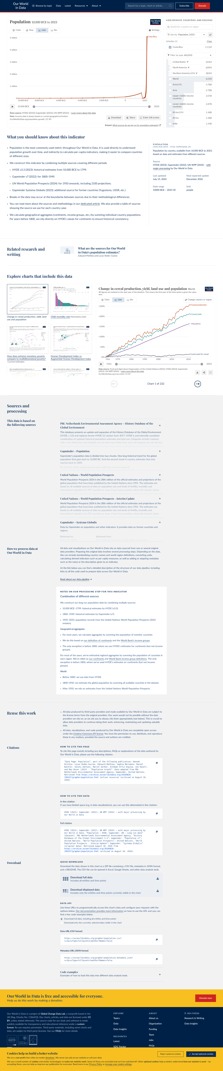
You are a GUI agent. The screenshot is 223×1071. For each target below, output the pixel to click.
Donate (202, 6)
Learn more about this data (83, 113)
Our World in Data (20, 5)
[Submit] (170, 5)
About (95, 6)
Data (58, 6)
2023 (156, 107)
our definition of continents (98, 640)
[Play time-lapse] (12, 106)
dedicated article (90, 204)
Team (151, 1035)
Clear (209, 41)
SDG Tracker (119, 1047)
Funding (153, 1029)
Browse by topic (44, 6)
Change (200, 300)
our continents (96, 659)
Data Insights (120, 1029)
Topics (116, 1018)
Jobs (151, 1040)
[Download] (197, 372)
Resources (80, 6)
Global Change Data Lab (53, 1014)
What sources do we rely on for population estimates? (135, 125)
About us (153, 1018)
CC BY (48, 119)
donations (50, 1058)
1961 (109, 364)
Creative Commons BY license (88, 734)
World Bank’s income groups (135, 640)
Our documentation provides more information (99, 911)
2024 (209, 364)
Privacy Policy (95, 1064)
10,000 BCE (23, 107)
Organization (155, 1024)
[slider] (34, 106)
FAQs (58, 1031)
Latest (68, 6)
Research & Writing (194, 1018)
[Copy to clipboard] (153, 763)
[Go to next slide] (197, 384)
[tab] (16, 30)
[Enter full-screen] (210, 372)
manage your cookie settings (118, 1064)
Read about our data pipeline (74, 579)
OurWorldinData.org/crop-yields (111, 374)
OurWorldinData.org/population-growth (27, 119)
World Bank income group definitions (128, 659)
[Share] (204, 372)
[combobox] (149, 6)
